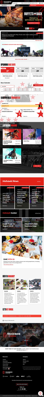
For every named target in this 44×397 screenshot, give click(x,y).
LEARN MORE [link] (26, 340)
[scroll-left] (2, 89)
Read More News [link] (38, 40)
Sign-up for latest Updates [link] (21, 59)
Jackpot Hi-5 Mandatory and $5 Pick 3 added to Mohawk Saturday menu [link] (36, 197)
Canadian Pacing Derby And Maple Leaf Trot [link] (7, 142)
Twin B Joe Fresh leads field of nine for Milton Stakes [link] (6, 199)
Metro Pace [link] (26, 141)
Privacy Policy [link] (28, 395)
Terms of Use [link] (34, 395)
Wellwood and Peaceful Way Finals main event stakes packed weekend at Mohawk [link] (21, 197)
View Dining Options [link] (8, 264)
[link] (6, 2)
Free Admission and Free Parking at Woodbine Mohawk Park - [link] (20, 3)
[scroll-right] (42, 89)
